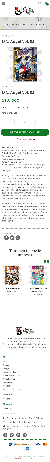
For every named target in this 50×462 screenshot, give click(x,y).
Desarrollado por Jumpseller (24, 458)
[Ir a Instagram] (18, 435)
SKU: (4, 107)
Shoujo (23, 24)
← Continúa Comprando (25, 139)
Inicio (6, 24)
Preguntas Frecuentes (12, 389)
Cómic (6, 365)
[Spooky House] (25, 12)
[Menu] (3, 4)
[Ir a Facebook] (5, 434)
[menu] (44, 3)
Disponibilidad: (7, 113)
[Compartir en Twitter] (12, 238)
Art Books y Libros (11, 372)
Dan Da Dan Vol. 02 (38, 288)
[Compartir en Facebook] (6, 238)
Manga (14, 24)
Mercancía (7, 382)
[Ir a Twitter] (12, 435)
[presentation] (45, 261)
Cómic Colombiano (11, 375)
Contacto (7, 386)
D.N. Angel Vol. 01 (12, 288)
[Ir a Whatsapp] (25, 435)
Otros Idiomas (9, 379)
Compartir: (10, 234)
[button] (39, 3)
